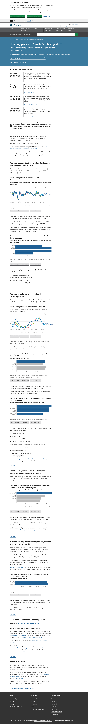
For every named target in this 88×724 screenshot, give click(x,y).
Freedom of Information (37, 709)
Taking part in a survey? (71, 29)
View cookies (47, 16)
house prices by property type (29, 530)
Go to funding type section (31, 116)
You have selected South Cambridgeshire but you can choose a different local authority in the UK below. (40, 54)
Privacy (12, 704)
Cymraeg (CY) (75, 24)
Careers (33, 701)
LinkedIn (53, 706)
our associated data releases (18, 635)
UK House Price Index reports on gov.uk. (30, 637)
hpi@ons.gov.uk (19, 678)
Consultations (55, 709)
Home (12, 28)
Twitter (53, 699)
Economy (16, 39)
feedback (29, 21)
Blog (77, 26)
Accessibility (13, 699)
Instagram (54, 701)
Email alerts (54, 714)
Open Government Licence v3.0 (43, 720)
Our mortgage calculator (17, 567)
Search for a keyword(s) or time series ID (21, 34)
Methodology (64, 26)
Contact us (34, 704)
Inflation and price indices (26, 39)
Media (69, 26)
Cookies (12, 701)
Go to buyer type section (30, 104)
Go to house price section (31, 81)
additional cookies (27, 10)
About (73, 26)
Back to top (13, 289)
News (32, 706)
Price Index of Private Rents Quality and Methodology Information (29, 648)
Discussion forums (56, 711)
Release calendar (56, 26)
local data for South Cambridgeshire (28, 623)
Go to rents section (29, 92)
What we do (34, 699)
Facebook (54, 704)
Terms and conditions (16, 706)
